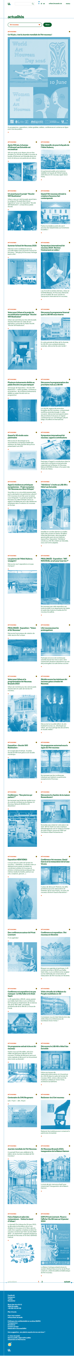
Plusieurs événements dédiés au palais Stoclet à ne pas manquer (21, 384)
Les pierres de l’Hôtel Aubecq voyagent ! (20, 560)
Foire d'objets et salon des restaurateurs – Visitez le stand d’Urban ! (20, 1219)
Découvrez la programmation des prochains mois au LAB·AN (55, 384)
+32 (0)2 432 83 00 (14, 1308)
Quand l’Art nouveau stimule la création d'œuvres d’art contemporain (53, 196)
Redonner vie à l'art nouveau (52, 1098)
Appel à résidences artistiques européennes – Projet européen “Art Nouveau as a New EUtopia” (21, 487)
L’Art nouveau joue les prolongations (50, 629)
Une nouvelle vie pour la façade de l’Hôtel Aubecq (55, 146)
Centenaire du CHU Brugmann (20, 1098)
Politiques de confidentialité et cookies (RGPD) (24, 1321)
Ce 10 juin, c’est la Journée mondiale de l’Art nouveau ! (30, 35)
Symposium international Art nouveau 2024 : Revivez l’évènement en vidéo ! (53, 248)
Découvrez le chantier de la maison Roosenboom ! (55, 796)
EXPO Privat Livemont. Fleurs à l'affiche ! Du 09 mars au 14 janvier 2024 (55, 1219)
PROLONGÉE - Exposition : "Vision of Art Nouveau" (22, 629)
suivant (67, 1282)
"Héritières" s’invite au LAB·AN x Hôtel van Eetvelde (54, 486)
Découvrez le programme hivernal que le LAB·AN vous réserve (55, 314)
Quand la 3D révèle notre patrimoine (18, 437)
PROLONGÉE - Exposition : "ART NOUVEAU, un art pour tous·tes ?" (55, 560)
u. (9, 1350)
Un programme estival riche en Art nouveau (22, 1048)
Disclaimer (11, 1325)
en (44, 3)
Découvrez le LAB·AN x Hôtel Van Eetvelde (54, 1048)
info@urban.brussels (15, 1317)
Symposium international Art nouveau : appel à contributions (54, 437)
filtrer (47, 25)
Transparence (12, 1323)
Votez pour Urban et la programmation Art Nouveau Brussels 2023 (20, 681)
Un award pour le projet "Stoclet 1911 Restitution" (21, 195)
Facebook (11, 1295)
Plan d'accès (12, 1312)
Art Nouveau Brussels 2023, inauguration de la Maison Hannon (55, 1150)
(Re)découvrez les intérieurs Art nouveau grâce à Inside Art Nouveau (54, 681)
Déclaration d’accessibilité (17, 1328)
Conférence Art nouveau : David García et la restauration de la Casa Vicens (55, 862)
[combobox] (24, 3)
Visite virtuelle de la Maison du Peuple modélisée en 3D (53, 993)
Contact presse (13, 1326)
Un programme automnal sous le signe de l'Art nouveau (54, 747)
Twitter (10, 1299)
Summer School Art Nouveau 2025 (22, 246)
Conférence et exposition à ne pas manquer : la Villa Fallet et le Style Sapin (22, 994)
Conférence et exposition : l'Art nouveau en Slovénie (53, 934)
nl (41, 3)
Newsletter (11, 1301)
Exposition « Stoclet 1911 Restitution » (18, 747)
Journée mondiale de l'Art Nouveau (22, 1149)
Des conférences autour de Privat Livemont (21, 934)
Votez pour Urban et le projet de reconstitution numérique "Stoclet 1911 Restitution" (22, 315)
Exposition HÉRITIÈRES (17, 860)
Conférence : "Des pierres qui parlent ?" (20, 796)
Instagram (11, 1297)
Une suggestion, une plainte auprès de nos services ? (26, 1332)
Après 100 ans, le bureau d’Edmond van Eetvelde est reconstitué (19, 147)
